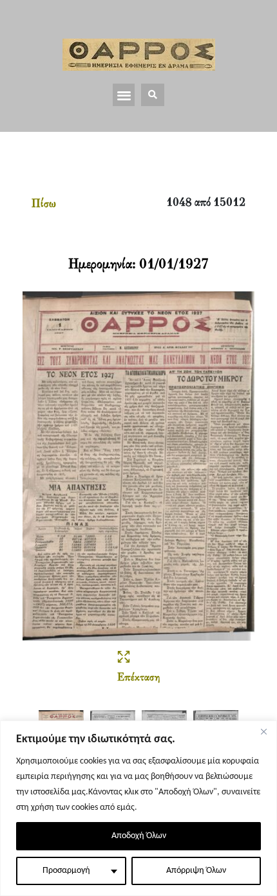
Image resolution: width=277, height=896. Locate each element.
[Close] (263, 731)
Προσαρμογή (66, 870)
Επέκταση (138, 678)
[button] (124, 95)
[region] (138, 808)
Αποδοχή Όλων (138, 836)
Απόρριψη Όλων (196, 870)
